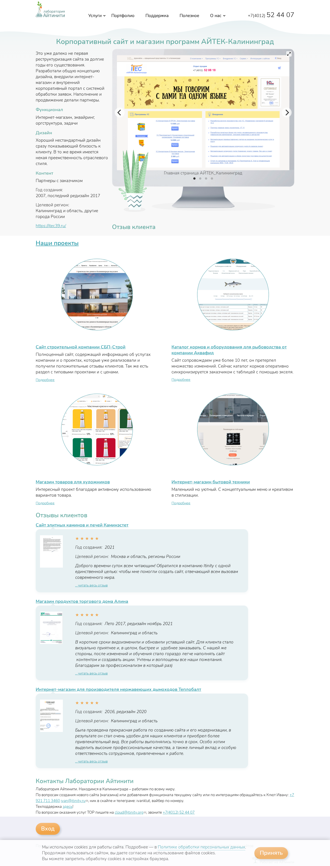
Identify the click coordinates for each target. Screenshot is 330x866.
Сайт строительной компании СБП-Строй (80, 347)
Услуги (95, 16)
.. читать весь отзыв (91, 585)
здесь (68, 806)
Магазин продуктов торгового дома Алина (82, 601)
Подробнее (45, 379)
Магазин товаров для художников (73, 482)
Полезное (189, 16)
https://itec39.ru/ (51, 226)
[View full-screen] (289, 54)
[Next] (287, 112)
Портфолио (122, 16)
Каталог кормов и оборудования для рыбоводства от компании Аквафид (229, 350)
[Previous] (120, 112)
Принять (271, 853)
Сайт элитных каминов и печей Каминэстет (82, 525)
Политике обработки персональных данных (201, 847)
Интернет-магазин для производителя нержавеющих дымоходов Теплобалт (118, 689)
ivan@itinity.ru (74, 800)
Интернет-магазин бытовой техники (211, 482)
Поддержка (157, 16)
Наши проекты (57, 243)
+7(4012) (271, 16)
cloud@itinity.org (130, 812)
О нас (215, 16)
